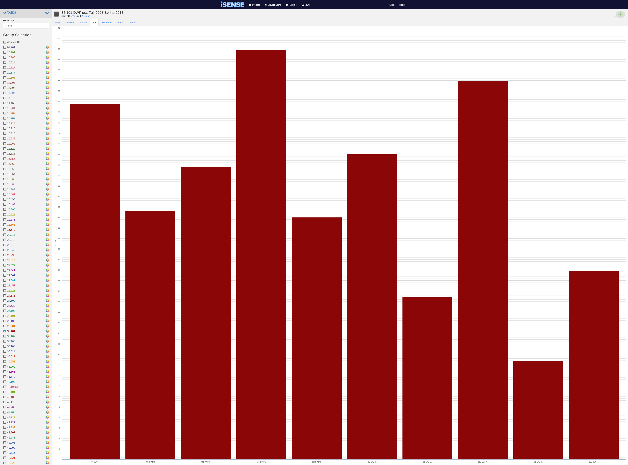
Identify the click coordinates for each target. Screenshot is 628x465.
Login (391, 5)
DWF (73, 16)
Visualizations (274, 5)
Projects (256, 5)
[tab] (57, 22)
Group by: (9, 20)
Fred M (86, 16)
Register (403, 5)
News (307, 5)
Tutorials (292, 5)
